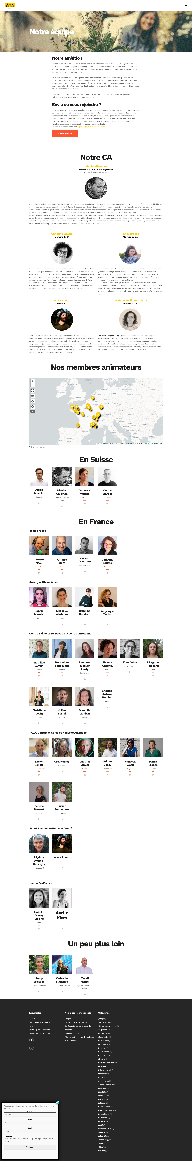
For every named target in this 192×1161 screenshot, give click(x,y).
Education (102, 1066)
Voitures (101, 1151)
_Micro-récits (103, 1022)
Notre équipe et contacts (39, 1030)
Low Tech (102, 1088)
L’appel (68, 1019)
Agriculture (102, 1033)
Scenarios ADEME (105, 1129)
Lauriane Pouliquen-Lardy (108, 336)
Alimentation (103, 1037)
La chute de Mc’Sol (73, 1033)
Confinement (103, 1041)
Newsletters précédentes (39, 1033)
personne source (47, 221)
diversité (101, 1059)
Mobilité (101, 1092)
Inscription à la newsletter (39, 1022)
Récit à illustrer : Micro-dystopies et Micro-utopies (79, 1039)
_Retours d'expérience (107, 1026)
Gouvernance (103, 1081)
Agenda (32, 1019)
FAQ (31, 1026)
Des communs (104, 1055)
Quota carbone (104, 1107)
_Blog (100, 1019)
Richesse (101, 1121)
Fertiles (52, 341)
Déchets (101, 1048)
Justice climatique (105, 1085)
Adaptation (102, 1030)
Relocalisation (104, 1114)
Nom (30, 1120)
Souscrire (30, 1147)
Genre (100, 1077)
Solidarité (102, 1136)
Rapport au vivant (105, 1110)
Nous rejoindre (65, 133)
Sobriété (101, 1132)
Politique (101, 1103)
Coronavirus (103, 1044)
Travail (101, 1143)
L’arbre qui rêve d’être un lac (76, 1022)
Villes (100, 1147)
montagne (102, 1096)
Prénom (30, 1111)
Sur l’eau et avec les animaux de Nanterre (78, 1028)
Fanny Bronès (103, 269)
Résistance (102, 1118)
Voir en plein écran (37, 447)
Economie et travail (106, 1063)
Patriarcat (102, 1099)
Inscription (9, 1136)
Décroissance (103, 1052)
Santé (100, 1125)
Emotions (102, 1074)
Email (30, 1128)
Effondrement (104, 1070)
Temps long (103, 1140)
